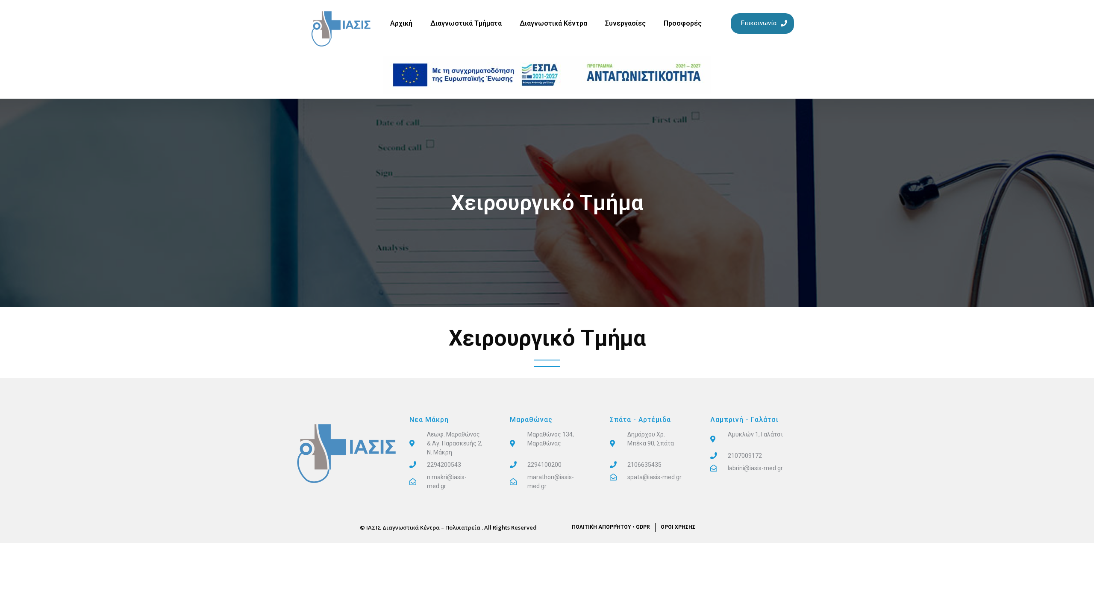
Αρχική (401, 23)
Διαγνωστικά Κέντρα (553, 23)
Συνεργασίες (625, 23)
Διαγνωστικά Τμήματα (466, 23)
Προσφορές (683, 23)
